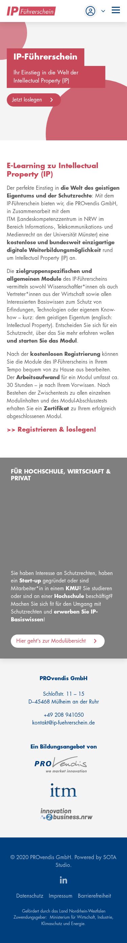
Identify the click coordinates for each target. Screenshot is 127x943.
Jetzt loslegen (27, 99)
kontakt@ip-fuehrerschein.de (63, 723)
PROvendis (61, 764)
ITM (63, 790)
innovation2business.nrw (66, 814)
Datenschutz (29, 896)
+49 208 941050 (64, 715)
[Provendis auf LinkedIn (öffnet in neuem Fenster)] (63, 881)
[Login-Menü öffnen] (93, 11)
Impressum (60, 896)
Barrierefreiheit (94, 896)
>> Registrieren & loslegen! (51, 430)
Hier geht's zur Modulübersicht (51, 641)
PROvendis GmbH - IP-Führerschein (31, 11)
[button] (115, 10)
